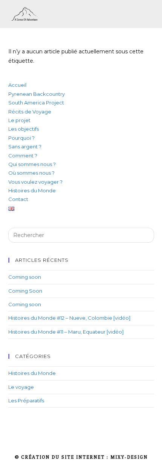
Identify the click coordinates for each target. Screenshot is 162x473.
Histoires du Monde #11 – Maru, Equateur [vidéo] (66, 332)
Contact (18, 199)
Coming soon (24, 277)
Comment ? (22, 156)
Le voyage (21, 387)
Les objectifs (23, 129)
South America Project (36, 103)
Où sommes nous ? (31, 173)
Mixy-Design (129, 457)
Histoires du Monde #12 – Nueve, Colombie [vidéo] (69, 318)
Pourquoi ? (21, 138)
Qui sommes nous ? (32, 164)
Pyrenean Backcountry (36, 94)
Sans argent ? (24, 147)
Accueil (17, 85)
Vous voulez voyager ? (35, 182)
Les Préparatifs (26, 400)
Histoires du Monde (32, 190)
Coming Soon (25, 291)
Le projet (19, 120)
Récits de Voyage (29, 112)
